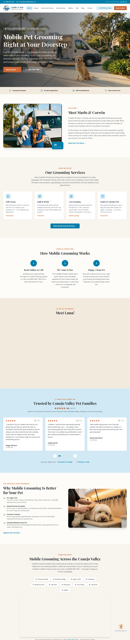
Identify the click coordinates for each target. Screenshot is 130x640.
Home (29, 8)
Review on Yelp (84, 462)
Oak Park (54, 585)
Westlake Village (60, 579)
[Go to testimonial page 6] (69, 455)
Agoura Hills (77, 579)
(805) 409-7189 (33, 70)
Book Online (120, 8)
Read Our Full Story (76, 143)
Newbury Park (39, 585)
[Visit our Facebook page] (121, 2)
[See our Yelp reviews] (126, 2)
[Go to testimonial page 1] (59, 455)
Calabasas (91, 579)
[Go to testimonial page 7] (71, 455)
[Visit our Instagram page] (123, 2)
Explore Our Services (11, 533)
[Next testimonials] (75, 456)
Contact (89, 8)
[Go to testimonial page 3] (63, 455)
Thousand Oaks (43, 579)
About (36, 8)
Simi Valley (80, 585)
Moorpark (67, 585)
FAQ (77, 8)
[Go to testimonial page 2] (62, 455)
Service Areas (60, 8)
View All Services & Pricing (63, 226)
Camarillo (94, 585)
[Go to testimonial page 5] (67, 455)
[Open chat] (121, 626)
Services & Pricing (47, 8)
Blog (82, 8)
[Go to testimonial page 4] (65, 455)
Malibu (66, 590)
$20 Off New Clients (106, 8)
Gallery (70, 8)
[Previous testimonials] (55, 456)
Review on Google (66, 462)
